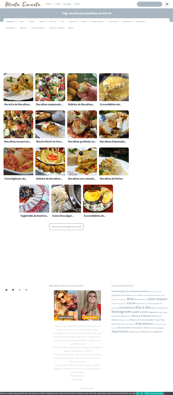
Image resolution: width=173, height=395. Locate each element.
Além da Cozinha (37, 28)
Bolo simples (157, 299)
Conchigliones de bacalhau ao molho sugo (15, 178)
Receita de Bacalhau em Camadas (17, 104)
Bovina (114, 304)
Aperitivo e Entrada (120, 295)
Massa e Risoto (97, 22)
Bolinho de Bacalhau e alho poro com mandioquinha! (49, 178)
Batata (124, 299)
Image (68, 4)
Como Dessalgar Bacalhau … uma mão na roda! (64, 215)
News (49, 4)
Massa (128, 316)
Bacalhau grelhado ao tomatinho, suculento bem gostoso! (81, 141)
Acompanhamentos (138, 291)
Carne (41, 22)
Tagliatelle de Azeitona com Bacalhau (34, 215)
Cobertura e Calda (144, 303)
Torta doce (113, 22)
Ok (138, 393)
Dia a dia (52, 22)
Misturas (156, 316)
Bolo (22, 22)
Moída (121, 320)
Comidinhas (126, 22)
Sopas (84, 22)
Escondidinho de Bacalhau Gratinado (112, 104)
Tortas (31, 22)
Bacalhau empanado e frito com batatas (49, 104)
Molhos (115, 320)
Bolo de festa (141, 299)
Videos (70, 28)
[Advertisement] (86, 50)
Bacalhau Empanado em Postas (112, 141)
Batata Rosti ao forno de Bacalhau (49, 141)
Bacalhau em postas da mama (16, 141)
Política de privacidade (154, 393)
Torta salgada (157, 328)
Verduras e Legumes (151, 331)
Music (77, 4)
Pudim (157, 320)
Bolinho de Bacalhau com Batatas (80, 104)
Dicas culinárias (159, 308)
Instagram (121, 311)
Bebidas (23, 28)
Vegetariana (119, 331)
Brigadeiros (121, 304)
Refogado (124, 324)
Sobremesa (10, 22)
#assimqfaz (10, 28)
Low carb (120, 316)
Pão (62, 22)
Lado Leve (73, 22)
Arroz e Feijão (137, 295)
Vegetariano (134, 332)
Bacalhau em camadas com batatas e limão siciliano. (81, 178)
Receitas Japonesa (57, 28)
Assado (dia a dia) (150, 295)
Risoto (132, 324)
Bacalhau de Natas (111, 178)
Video (58, 4)
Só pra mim (140, 22)
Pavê (127, 320)
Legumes (153, 312)
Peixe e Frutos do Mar (142, 319)
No (142, 393)
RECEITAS (115, 324)
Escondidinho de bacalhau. (94, 215)
